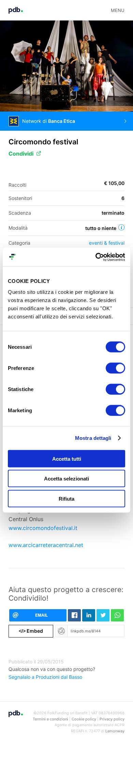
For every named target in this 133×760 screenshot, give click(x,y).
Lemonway (114, 731)
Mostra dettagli (93, 438)
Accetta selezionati (66, 479)
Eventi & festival (106, 243)
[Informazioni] (121, 227)
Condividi (21, 153)
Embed (31, 631)
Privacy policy (112, 719)
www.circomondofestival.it (43, 528)
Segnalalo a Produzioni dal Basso (45, 677)
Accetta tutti (66, 458)
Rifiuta (66, 498)
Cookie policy (84, 719)
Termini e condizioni (50, 719)
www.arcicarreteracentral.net (46, 545)
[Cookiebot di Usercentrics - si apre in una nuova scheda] (95, 257)
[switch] (115, 367)
